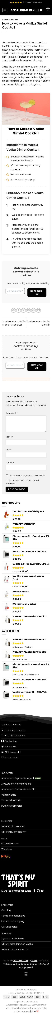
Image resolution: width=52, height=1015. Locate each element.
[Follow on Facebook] (34, 890)
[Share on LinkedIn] (38, 310)
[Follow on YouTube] (42, 890)
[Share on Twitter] (23, 310)
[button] (4, 10)
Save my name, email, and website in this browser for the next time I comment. (25, 479)
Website (10, 462)
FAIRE (34, 960)
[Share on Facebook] (18, 310)
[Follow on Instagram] (38, 890)
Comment (12, 413)
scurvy (14, 49)
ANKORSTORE (20, 960)
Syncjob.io (31, 1011)
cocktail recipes (10, 20)
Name (9, 436)
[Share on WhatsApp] (13, 310)
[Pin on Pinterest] (33, 310)
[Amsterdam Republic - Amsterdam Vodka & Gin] (26, 10)
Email (9, 449)
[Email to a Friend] (28, 310)
